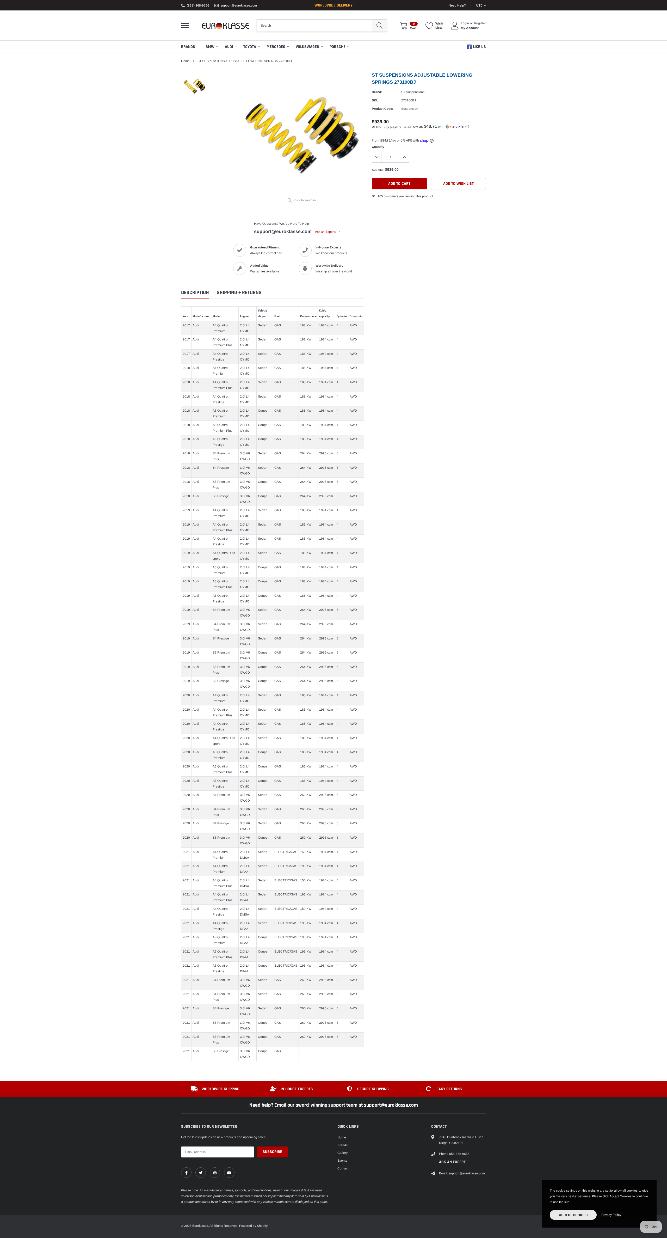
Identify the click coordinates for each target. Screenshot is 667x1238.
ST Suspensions (412, 92)
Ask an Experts (326, 232)
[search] (379, 26)
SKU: (376, 100)
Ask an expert (452, 1162)
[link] (186, 1172)
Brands (188, 47)
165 (380, 196)
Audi (229, 47)
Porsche (337, 47)
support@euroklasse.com (239, 5)
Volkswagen (307, 47)
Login (465, 23)
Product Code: (382, 109)
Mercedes (276, 47)
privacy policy (611, 1215)
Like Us (479, 47)
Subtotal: (378, 170)
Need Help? (457, 5)
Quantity (378, 147)
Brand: (377, 92)
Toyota (249, 47)
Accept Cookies (573, 1215)
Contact (342, 1168)
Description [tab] (195, 292)
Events (342, 1160)
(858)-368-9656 (198, 5)
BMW (210, 47)
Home (185, 61)
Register (480, 23)
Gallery (342, 1153)
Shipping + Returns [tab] (239, 292)
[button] (429, 126)
